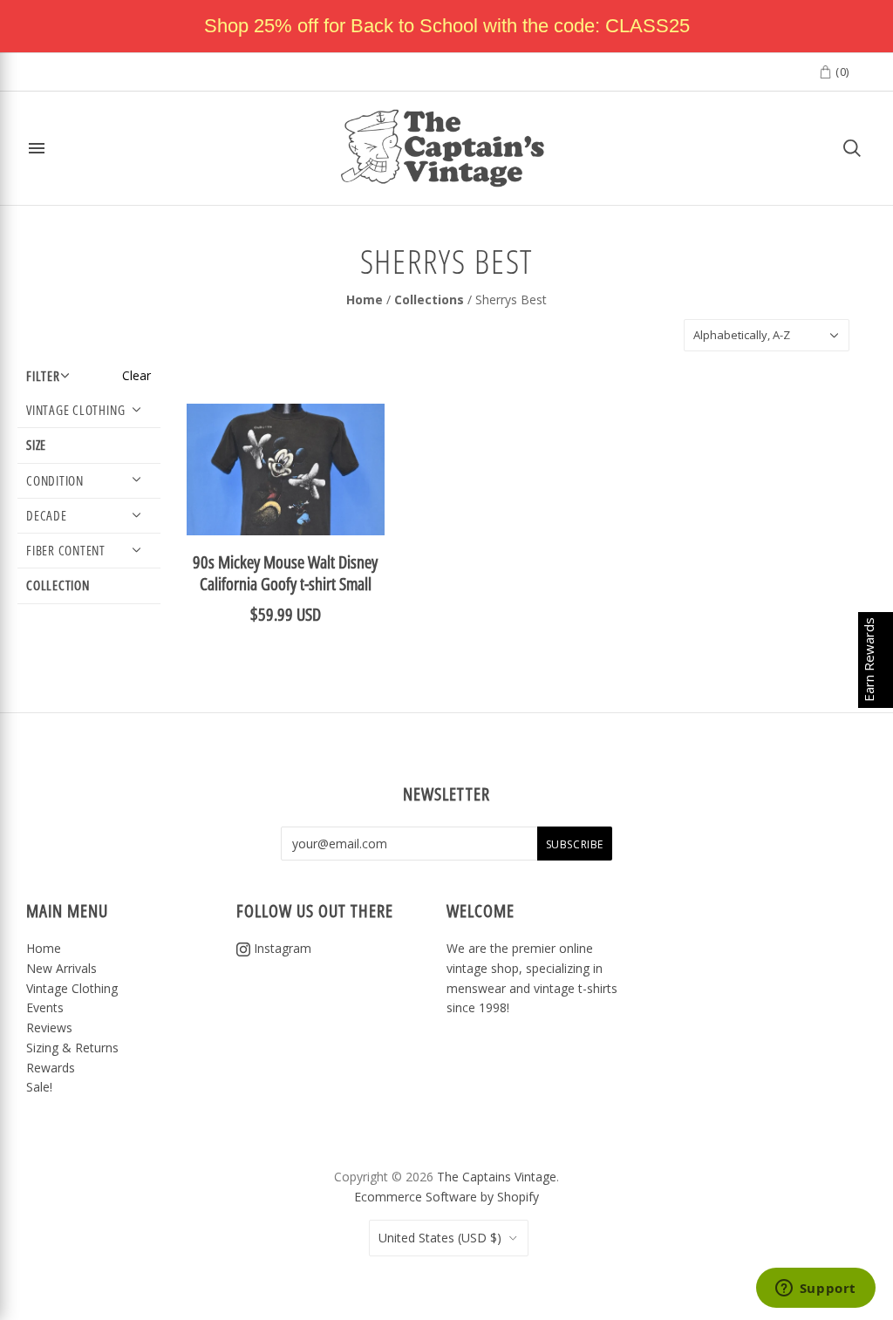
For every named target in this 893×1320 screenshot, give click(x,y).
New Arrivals (61, 968)
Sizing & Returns (72, 1047)
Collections (429, 299)
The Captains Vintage (496, 1176)
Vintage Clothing (72, 988)
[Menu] (36, 148)
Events (45, 1007)
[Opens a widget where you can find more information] (815, 1289)
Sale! (39, 1086)
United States (439, 1237)
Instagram (280, 948)
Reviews (49, 1027)
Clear (136, 375)
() (840, 71)
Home (364, 299)
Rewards (50, 1067)
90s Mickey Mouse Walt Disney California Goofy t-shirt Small (285, 572)
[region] (446, 26)
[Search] (852, 148)
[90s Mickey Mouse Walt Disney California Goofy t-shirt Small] (286, 469)
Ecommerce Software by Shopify (446, 1196)
